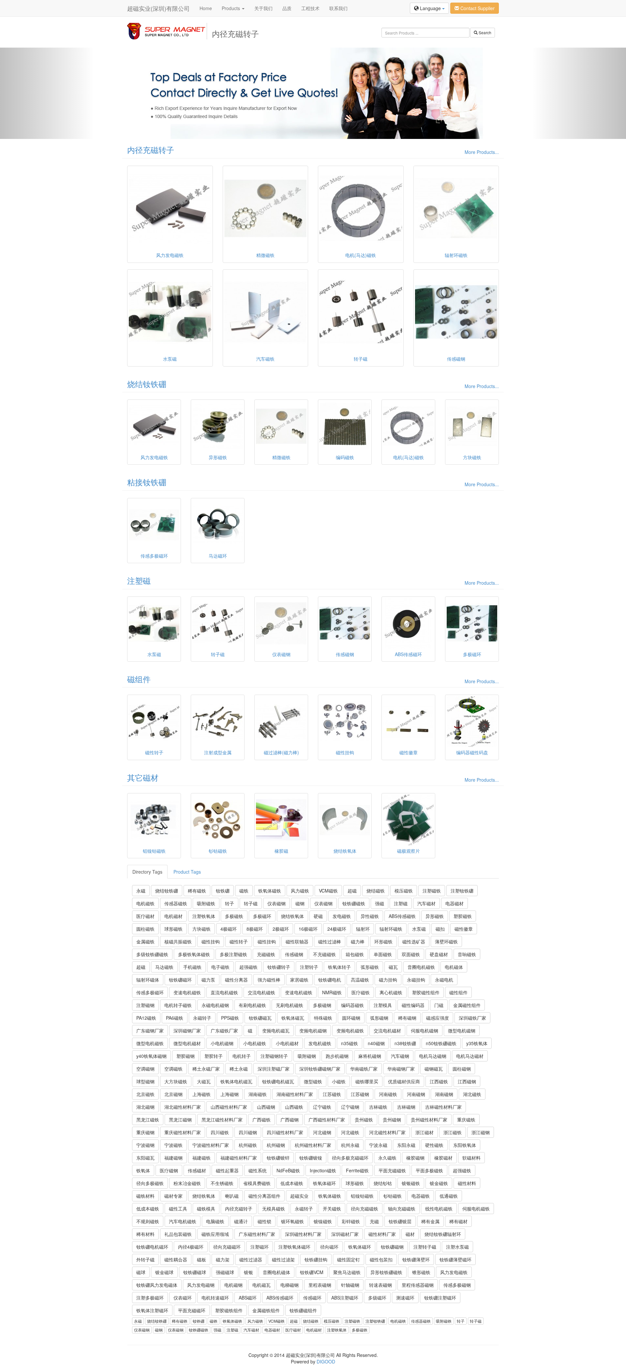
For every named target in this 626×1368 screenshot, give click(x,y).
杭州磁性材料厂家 (313, 1145)
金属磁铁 (145, 941)
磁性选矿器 (413, 941)
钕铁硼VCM (311, 1272)
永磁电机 (444, 979)
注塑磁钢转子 (274, 1056)
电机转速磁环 (215, 1297)
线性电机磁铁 (439, 1208)
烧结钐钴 (383, 1183)
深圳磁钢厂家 (187, 1030)
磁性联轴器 (297, 941)
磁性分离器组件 (264, 1196)
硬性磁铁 (434, 1145)
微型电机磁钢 (461, 1030)
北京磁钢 (173, 1094)
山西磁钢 (266, 1107)
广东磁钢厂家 (150, 1030)
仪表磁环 (182, 1297)
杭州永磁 (350, 1145)
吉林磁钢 (406, 1107)
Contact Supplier (477, 8)
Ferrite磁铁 (357, 1170)
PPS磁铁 (230, 1018)
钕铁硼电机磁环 (152, 1246)
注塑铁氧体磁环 (294, 1246)
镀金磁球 (164, 1272)
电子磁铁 (220, 967)
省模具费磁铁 (257, 1183)
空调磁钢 (145, 1068)
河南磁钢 (416, 1094)
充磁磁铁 (266, 954)
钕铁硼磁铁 (353, 903)
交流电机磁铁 (261, 992)
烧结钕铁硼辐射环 (443, 1234)
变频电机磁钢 (313, 1030)
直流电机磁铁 (224, 992)
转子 (229, 903)
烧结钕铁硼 (146, 383)
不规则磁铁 (147, 1221)
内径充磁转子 (150, 149)
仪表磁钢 (276, 903)
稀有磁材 (458, 1221)
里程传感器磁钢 (418, 1285)
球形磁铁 (173, 928)
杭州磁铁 (248, 1145)
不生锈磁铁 (222, 1183)
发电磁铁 (342, 916)
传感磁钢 (294, 954)
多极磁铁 (234, 916)
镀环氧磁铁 (292, 1221)
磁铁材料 (145, 1196)
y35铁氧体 (476, 1043)
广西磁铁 (261, 1119)
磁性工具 (178, 1208)
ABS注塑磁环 (344, 1297)
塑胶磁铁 (463, 916)
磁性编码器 (413, 1005)
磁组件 (139, 678)
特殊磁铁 (323, 1018)
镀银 (248, 1272)
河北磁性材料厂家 (387, 1132)
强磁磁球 (225, 1272)
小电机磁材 (287, 1043)
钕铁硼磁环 (180, 979)
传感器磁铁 (175, 903)
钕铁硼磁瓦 (260, 1018)
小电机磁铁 (254, 1043)
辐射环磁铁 (391, 928)
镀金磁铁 (439, 1183)
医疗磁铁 (360, 992)
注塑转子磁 (424, 1246)
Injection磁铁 (323, 1170)
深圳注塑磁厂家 (274, 1068)
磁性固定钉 (348, 1259)
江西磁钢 (467, 1081)
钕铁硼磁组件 (303, 1310)
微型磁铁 (313, 1081)
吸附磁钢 (307, 1056)
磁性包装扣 (381, 1259)
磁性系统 (257, 1170)
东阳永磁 (406, 1145)
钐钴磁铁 (392, 1196)
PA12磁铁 (146, 1018)
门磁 (438, 1005)
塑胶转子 (213, 1056)
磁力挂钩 (388, 979)
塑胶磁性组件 (426, 992)
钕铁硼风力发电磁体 (156, 1285)
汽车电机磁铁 (182, 1221)
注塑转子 (309, 967)
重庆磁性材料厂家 (182, 1132)
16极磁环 (308, 928)
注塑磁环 (259, 1246)
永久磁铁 (387, 1157)
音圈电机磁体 (276, 1272)
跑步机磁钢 (337, 1056)
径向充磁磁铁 (364, 1208)
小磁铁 (339, 1081)
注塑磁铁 (432, 890)
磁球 (140, 1272)
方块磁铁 (201, 928)
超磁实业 (299, 1196)
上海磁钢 (229, 1094)
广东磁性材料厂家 (257, 1234)
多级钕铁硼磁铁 (152, 954)
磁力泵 (208, 979)
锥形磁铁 (421, 1272)
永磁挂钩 (416, 979)
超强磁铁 (248, 967)
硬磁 (318, 916)
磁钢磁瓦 (434, 1068)
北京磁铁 (145, 1094)
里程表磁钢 (319, 1285)
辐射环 (363, 928)
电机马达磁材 (470, 1056)
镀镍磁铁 (323, 1221)
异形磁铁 (434, 916)
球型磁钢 (145, 1081)
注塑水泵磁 (457, 1246)
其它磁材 (142, 777)
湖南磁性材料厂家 (294, 1094)
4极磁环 (228, 928)
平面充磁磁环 (191, 1310)
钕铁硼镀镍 (310, 1157)
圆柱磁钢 (462, 1068)
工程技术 (310, 8)
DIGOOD (326, 1361)
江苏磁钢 (360, 1094)
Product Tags (187, 871)
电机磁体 (454, 967)
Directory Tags (147, 871)
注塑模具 (383, 1005)
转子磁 (251, 903)
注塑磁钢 (145, 1005)
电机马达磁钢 (432, 1056)
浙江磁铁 (452, 1132)
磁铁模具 (206, 1208)
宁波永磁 (378, 1145)
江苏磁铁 (332, 1094)
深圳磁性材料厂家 (303, 1234)
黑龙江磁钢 (180, 1119)
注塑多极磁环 (150, 1297)
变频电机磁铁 (350, 1030)
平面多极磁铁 (429, 1170)
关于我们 (263, 8)
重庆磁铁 (466, 1119)
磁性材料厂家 (382, 1234)
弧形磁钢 (379, 1018)
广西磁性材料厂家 (326, 1119)
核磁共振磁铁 (178, 941)
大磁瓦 (204, 1081)
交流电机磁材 (387, 1030)
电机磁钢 (233, 1285)
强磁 (379, 903)
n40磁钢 (376, 1043)
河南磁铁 (388, 1094)
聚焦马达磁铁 (347, 1272)
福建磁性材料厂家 (238, 1157)
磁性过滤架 (283, 1259)
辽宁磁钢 (350, 1107)
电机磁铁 (145, 903)
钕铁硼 (223, 890)
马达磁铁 (164, 967)
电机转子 (241, 1056)
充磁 (374, 1221)
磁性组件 (458, 992)
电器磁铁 (420, 1196)
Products (231, 8)
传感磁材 (197, 1170)
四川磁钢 (248, 1132)
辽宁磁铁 (322, 1107)
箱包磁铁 (355, 954)
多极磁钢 (322, 1005)
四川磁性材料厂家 (285, 1132)
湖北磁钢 (145, 1107)
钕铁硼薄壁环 (416, 1259)
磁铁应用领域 (215, 1234)
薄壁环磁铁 (446, 941)
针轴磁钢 (350, 1285)
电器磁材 (454, 903)
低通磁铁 (449, 1196)
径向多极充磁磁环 (350, 1157)
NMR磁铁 (332, 992)
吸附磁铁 (206, 903)
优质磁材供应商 (404, 1081)
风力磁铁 (300, 890)
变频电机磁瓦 (276, 1030)
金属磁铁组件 (266, 1310)
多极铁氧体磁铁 (194, 954)
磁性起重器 (227, 1170)
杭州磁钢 (276, 1145)
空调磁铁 (173, 1068)
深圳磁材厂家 (345, 1234)
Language (430, 8)
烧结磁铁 (375, 890)
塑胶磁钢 (185, 1056)
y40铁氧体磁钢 (151, 1056)
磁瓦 (393, 967)
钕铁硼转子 (278, 967)
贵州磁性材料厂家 (429, 1119)
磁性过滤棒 (329, 941)
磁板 (201, 1259)
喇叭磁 (232, 1196)
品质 (286, 8)
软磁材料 (471, 1157)
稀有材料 (145, 1234)
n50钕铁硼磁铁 (441, 1043)
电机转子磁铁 (178, 1005)
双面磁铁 (411, 954)
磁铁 (243, 890)
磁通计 (241, 1221)
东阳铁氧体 (464, 1145)
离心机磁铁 (391, 992)
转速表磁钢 (380, 1285)
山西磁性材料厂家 (229, 1107)
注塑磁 (139, 580)
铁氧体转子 (339, 967)
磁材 (410, 1234)
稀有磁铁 (197, 890)
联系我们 (338, 8)
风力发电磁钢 (201, 1285)
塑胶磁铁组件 (229, 1310)
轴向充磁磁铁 (401, 1208)
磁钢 (300, 903)
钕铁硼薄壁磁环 (455, 1259)
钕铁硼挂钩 (316, 1259)
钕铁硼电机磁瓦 (278, 1081)
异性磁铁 (370, 916)
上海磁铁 (201, 1094)
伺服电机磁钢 (424, 1030)
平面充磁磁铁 (392, 1170)
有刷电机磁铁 (252, 1005)
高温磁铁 (360, 979)
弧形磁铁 (370, 967)
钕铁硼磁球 (194, 1272)
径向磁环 (329, 1246)
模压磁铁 (404, 890)
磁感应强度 (437, 1018)
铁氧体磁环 (324, 1183)
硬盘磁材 (439, 954)
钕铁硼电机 (329, 979)
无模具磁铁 (273, 1208)
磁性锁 (264, 1221)
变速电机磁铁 (187, 992)
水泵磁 (419, 928)
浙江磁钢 (480, 1132)
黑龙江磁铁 (147, 1119)
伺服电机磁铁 (476, 1208)
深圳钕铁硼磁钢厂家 (319, 1068)
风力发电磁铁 (454, 1272)
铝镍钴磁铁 (362, 1196)
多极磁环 (262, 916)
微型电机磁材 (187, 1043)
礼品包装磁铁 (178, 1234)
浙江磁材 (424, 1132)
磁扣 (440, 928)
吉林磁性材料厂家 (443, 1107)
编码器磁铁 (352, 1005)
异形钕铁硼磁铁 (386, 1272)
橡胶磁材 (443, 1157)
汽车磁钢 (400, 1056)
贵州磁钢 (392, 1119)
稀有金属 (430, 1221)
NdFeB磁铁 (288, 1170)
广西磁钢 (289, 1119)
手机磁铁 (192, 967)
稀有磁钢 (407, 1018)
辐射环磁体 (147, 979)
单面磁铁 (383, 954)
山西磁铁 (294, 1107)
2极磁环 (281, 928)
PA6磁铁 (174, 1018)
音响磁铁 (467, 954)
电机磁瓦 (261, 1285)
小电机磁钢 (222, 1043)
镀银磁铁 (411, 1183)
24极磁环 (336, 928)
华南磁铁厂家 (364, 1068)
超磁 (352, 890)
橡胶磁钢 (415, 1157)
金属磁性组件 (467, 1005)
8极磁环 (254, 928)
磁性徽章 (464, 928)
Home (206, 8)
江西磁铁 (439, 1081)
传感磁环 (312, 1297)
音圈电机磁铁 (421, 967)
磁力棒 (358, 941)
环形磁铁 (383, 941)
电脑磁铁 (215, 1221)
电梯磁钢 (289, 1285)
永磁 (140, 890)
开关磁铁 (332, 1208)
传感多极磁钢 (457, 1285)
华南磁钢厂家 (401, 1068)
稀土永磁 (239, 1068)
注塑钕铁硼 (462, 890)
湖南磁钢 (444, 1094)
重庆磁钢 (145, 1132)
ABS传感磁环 (279, 1297)
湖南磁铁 (257, 1094)
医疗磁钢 (169, 1170)
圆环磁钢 (351, 1018)
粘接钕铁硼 (146, 482)
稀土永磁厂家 (206, 1068)
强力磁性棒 (269, 979)
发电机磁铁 (319, 1043)
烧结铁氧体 (292, 916)
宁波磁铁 (173, 1145)
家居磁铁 (299, 979)
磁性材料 (467, 1183)
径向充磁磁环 (227, 1246)
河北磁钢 (322, 1132)
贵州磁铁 (364, 1119)
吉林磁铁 (378, 1107)
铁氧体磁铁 (269, 890)
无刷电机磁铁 (289, 1005)
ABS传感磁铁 (402, 916)
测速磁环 (405, 1297)
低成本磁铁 (291, 1183)
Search (484, 32)
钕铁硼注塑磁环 (440, 1297)
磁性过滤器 (250, 1259)
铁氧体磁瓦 (292, 1018)
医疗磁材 (145, 916)
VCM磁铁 (328, 890)
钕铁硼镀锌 (278, 1157)
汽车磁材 (426, 903)
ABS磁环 (248, 1297)
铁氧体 (143, 1170)
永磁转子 (202, 1018)
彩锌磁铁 (351, 1221)
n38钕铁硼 (405, 1043)
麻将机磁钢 (369, 1056)
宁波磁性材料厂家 (210, 1145)
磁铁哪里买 (366, 1081)
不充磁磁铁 (324, 954)
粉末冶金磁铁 (187, 1183)
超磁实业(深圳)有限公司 (158, 8)
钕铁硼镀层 (400, 1221)
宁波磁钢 (145, 1145)
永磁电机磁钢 (215, 1005)
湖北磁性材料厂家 (182, 1107)
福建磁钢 (173, 1157)
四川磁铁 (220, 1132)
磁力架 (223, 1259)
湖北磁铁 (472, 1094)
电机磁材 (173, 916)
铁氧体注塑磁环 (152, 1310)
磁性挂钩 (210, 941)
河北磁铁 (350, 1132)
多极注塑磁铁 (233, 954)
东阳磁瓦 (145, 1157)
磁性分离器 (236, 979)
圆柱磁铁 (145, 928)
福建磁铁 (201, 1157)
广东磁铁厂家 (224, 1030)
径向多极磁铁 (150, 1183)
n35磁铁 (349, 1043)
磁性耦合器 (175, 1259)
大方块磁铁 (175, 1081)
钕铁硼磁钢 (392, 1246)
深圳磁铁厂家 (472, 1018)
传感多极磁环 (150, 992)
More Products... (482, 152)
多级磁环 (377, 1297)
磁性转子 (239, 941)
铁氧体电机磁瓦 (236, 1081)
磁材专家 (173, 1196)
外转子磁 (145, 1259)
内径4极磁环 (190, 1246)
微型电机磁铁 (150, 1043)
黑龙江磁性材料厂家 (222, 1119)
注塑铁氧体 (203, 916)
